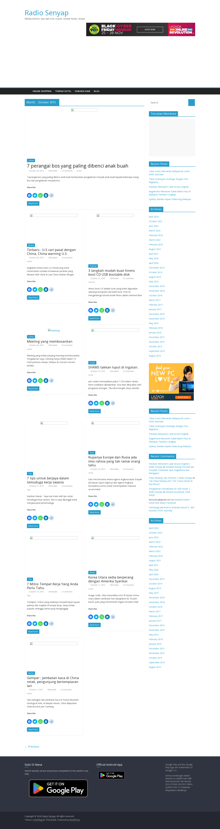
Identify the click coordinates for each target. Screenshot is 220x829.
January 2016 (155, 332)
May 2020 (153, 258)
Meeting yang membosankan (49, 341)
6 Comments (66, 171)
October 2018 (155, 295)
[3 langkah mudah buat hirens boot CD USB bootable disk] (115, 215)
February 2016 (156, 327)
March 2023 (154, 230)
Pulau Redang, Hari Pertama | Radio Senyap (170, 477)
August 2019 (155, 276)
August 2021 (155, 249)
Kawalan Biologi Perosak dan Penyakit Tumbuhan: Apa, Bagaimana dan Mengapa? (171, 470)
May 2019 (153, 281)
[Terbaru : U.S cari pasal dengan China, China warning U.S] (54, 215)
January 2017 (155, 309)
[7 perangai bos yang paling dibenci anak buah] (84, 110)
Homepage (154, 507)
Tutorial (93, 266)
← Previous (32, 746)
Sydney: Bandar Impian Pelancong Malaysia (170, 199)
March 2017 (154, 300)
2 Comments (66, 591)
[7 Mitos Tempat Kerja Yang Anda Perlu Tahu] (54, 538)
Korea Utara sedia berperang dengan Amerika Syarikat (110, 579)
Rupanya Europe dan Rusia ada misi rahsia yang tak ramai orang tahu (114, 461)
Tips (29, 490)
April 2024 (153, 216)
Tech (92, 452)
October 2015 (155, 346)
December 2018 (156, 286)
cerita (79, 171)
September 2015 (157, 351)
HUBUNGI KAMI (82, 91)
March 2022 (154, 239)
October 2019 (155, 272)
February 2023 (156, 235)
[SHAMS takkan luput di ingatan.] (115, 330)
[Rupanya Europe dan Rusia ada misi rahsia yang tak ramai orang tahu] (115, 423)
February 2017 (156, 304)
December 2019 (156, 267)
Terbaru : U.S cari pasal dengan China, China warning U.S (51, 251)
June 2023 (153, 226)
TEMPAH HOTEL (63, 91)
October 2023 (155, 221)
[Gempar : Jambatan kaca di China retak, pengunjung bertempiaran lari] (54, 643)
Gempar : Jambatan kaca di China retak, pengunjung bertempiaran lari (53, 681)
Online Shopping (42, 91)
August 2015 (155, 355)
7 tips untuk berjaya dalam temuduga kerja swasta (48, 480)
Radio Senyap (47, 12)
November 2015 (157, 341)
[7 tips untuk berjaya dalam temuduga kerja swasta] (53, 423)
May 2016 (153, 323)
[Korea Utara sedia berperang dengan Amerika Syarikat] (115, 538)
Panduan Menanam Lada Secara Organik (169, 186)
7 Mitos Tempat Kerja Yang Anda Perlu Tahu (52, 586)
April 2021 (153, 253)
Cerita (31, 160)
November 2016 (157, 318)
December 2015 (156, 337)
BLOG (96, 91)
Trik (30, 473)
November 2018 (157, 290)
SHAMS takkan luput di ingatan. (113, 367)
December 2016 (156, 314)
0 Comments (66, 257)
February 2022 (156, 244)
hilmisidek (53, 171)
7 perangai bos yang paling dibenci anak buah (77, 165)
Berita (31, 245)
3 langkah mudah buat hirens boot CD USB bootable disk (111, 272)
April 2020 (153, 263)
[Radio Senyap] (28, 91)
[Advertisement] (110, 65)
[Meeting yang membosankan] (54, 330)
